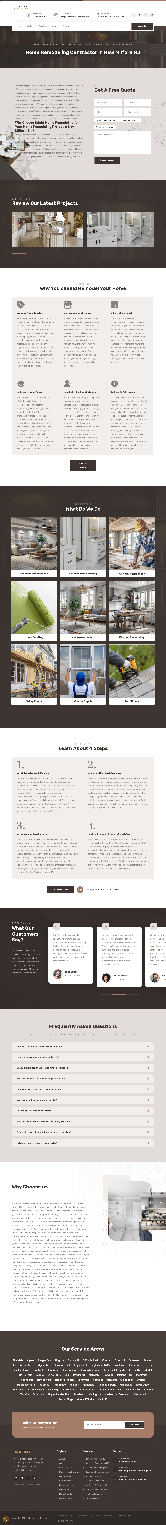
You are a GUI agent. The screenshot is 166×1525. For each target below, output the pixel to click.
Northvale (83, 1379)
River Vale (18, 1389)
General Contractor (132, 573)
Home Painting (34, 637)
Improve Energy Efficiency (77, 313)
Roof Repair (132, 701)
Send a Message (107, 160)
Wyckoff (102, 1399)
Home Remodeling (83, 637)
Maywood (108, 1374)
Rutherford (69, 1389)
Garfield (38, 1370)
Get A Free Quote (83, 466)
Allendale (18, 1360)
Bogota (59, 1360)
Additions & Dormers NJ (96, 1485)
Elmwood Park (61, 1365)
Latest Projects (66, 1467)
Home (19, 26)
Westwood (140, 1394)
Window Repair (83, 701)
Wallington (95, 1394)
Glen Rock (52, 1370)
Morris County (65, 1494)
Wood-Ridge (66, 1399)
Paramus (44, 1384)
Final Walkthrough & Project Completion (109, 834)
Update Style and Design (30, 392)
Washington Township (117, 1394)
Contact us (142, 26)
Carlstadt (73, 1360)
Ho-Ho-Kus (25, 1374)
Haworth (134, 1370)
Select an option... (104, 127)
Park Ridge (59, 1384)
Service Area (65, 1481)
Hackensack (69, 1370)
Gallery (30, 26)
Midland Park (124, 1374)
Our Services (65, 1476)
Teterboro (38, 1394)
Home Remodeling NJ (95, 1459)
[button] (14, 229)
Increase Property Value (30, 313)
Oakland (112, 1379)
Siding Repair (34, 701)
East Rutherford (23, 1365)
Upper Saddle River (59, 1394)
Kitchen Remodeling (132, 637)
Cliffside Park (91, 1360)
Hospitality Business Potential (80, 392)
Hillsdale (148, 1370)
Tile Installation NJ (94, 1494)
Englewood (80, 1365)
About (55, 26)
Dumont (148, 1360)
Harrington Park (89, 1370)
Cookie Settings (66, 1515)
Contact (67, 26)
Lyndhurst (79, 1374)
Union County (65, 1489)
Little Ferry (54, 1374)
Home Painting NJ (93, 1476)
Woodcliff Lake (85, 1399)
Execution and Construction (32, 834)
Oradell (141, 1379)
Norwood (98, 1379)
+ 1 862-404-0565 (40, 17)
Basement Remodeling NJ (97, 1472)
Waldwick (79, 1394)
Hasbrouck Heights (114, 1370)
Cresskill (120, 1360)
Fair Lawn (119, 1365)
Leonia (40, 1374)
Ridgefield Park (107, 1384)
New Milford (44, 1379)
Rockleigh (53, 1389)
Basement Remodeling (34, 573)
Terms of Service (66, 1521)
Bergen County (66, 1485)
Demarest (134, 1360)
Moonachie (27, 1379)
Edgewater (43, 1365)
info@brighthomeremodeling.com (75, 17)
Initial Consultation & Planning (33, 773)
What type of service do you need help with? (116, 120)
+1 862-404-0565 (108, 889)
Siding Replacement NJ (96, 1489)
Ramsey (74, 1384)
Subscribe (134, 1425)
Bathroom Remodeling (83, 573)
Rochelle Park (36, 1389)
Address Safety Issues (123, 392)
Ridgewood (125, 1384)
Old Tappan (126, 1379)
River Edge (142, 1384)
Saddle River (106, 1389)
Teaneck (148, 1389)
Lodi (67, 1374)
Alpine (30, 1360)
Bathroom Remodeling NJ (97, 1463)
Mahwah (94, 1374)
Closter (106, 1360)
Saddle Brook (88, 1389)
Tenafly (24, 1394)
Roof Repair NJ (92, 1498)
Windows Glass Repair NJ (96, 1481)
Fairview (134, 1365)
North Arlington (64, 1379)
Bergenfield (45, 1360)
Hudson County (66, 1498)
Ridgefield (88, 1384)
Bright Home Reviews (69, 1472)
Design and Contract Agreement (105, 773)
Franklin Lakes (21, 1370)
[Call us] (5, 1519)
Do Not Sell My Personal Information (95, 1515)
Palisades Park (26, 1384)
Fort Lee (148, 1365)
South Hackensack (129, 1389)
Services (43, 26)
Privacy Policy (124, 1515)
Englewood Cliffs (100, 1365)
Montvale (141, 1374)
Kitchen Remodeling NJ (96, 1467)
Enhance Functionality (123, 313)
